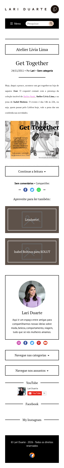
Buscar (51, 23)
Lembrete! (32, 220)
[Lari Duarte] (32, 9)
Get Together (32, 63)
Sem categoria (45, 70)
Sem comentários (24, 183)
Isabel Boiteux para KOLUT (32, 252)
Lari (33, 70)
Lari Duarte (32, 312)
